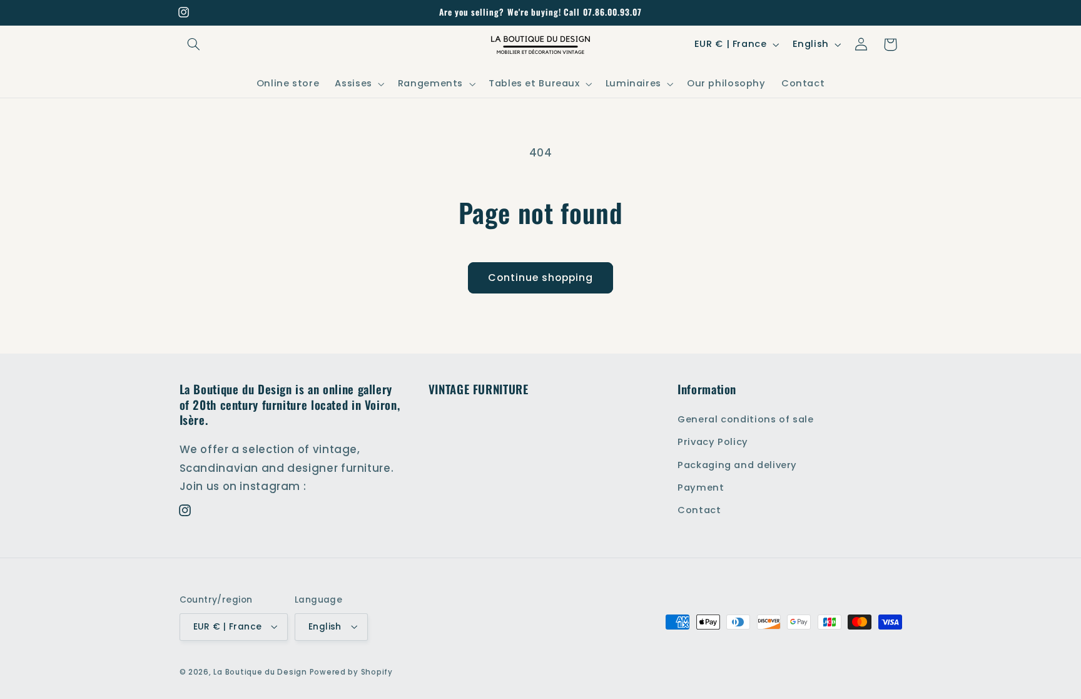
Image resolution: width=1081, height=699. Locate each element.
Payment (701, 487)
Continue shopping (541, 277)
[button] (194, 44)
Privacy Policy (713, 442)
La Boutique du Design (260, 672)
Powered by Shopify (351, 672)
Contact (699, 510)
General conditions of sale (745, 418)
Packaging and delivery (737, 464)
